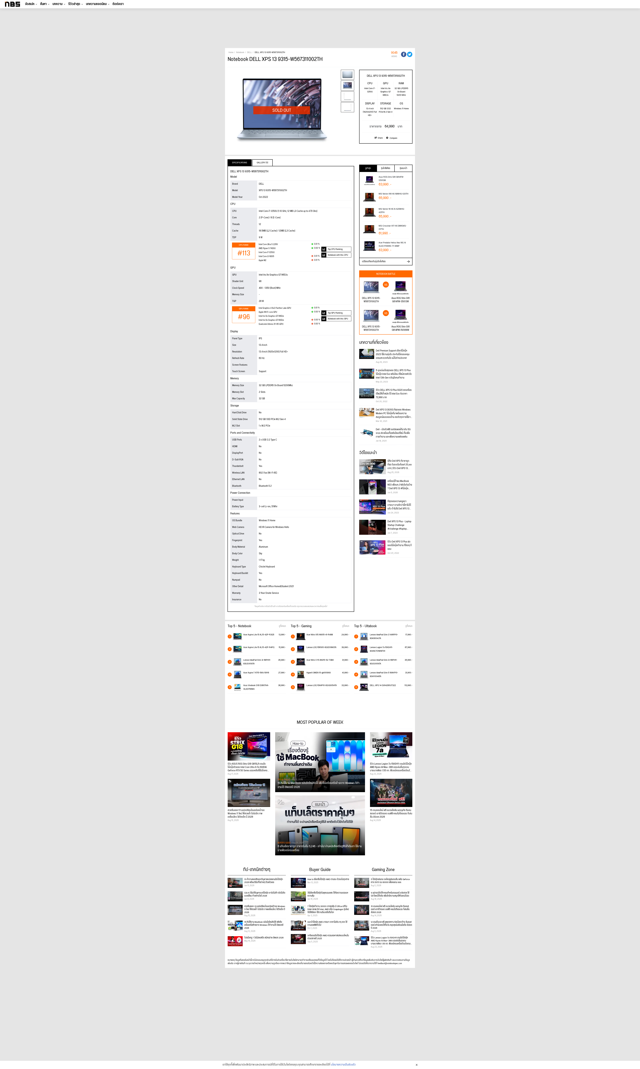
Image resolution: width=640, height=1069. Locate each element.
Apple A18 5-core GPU (268, 312)
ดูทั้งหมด (282, 626)
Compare (393, 138)
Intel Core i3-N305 (266, 256)
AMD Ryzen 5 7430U (267, 248)
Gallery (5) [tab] (262, 162)
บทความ (57, 4)
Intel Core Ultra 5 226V (268, 244)
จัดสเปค (29, 4)
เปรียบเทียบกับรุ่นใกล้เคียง (374, 261)
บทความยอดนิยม (96, 4)
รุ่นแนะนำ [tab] (403, 168)
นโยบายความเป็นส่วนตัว (343, 1064)
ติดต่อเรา (118, 4)
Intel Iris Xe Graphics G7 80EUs (271, 320)
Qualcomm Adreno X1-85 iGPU (271, 324)
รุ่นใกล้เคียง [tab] (385, 168)
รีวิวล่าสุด (74, 4)
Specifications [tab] (239, 162)
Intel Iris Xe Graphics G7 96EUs (271, 316)
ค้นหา (43, 4)
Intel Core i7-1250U (266, 252)
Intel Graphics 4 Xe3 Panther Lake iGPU (275, 308)
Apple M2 (262, 260)
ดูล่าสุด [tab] (368, 168)
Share (380, 138)
